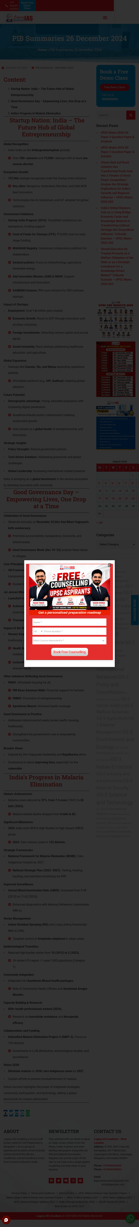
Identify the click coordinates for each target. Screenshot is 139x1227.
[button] (109, 565)
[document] (69, 613)
